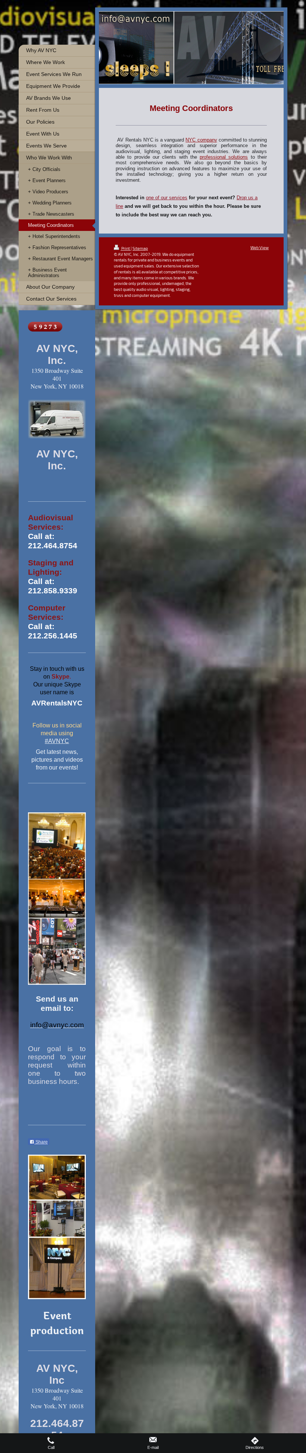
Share (41, 1142)
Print (126, 248)
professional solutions (224, 157)
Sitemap (140, 248)
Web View (259, 247)
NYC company (201, 140)
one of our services (166, 197)
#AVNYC (57, 741)
